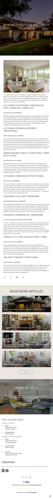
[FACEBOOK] (22, 477)
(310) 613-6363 (9, 447)
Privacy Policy (32, 492)
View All (26, 372)
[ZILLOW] (30, 477)
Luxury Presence (36, 485)
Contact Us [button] (26, 405)
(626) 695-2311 (9, 433)
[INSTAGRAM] (26, 477)
